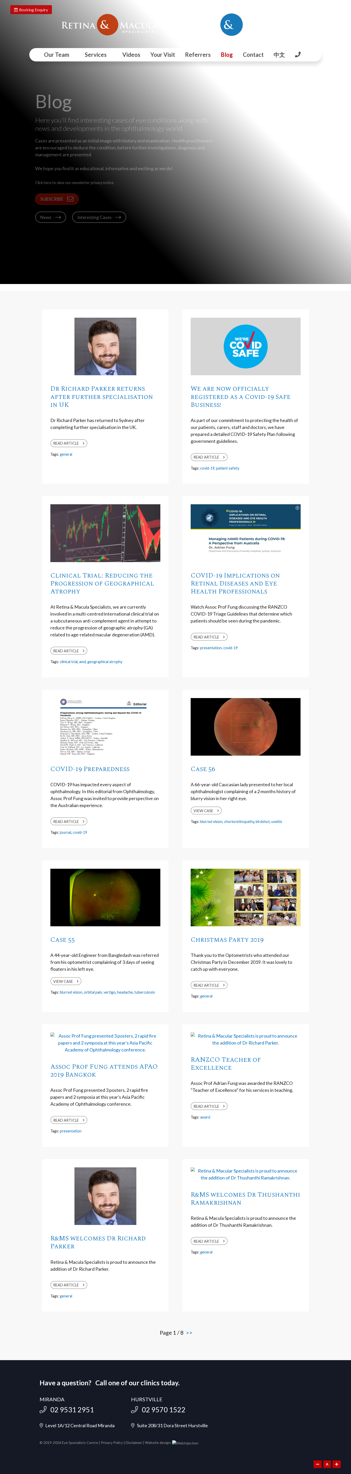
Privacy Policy (112, 1442)
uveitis (276, 821)
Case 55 (62, 940)
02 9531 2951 (70, 1409)
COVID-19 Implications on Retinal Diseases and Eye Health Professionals (235, 584)
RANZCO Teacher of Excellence (226, 1064)
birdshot (263, 821)
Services (96, 54)
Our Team (56, 54)
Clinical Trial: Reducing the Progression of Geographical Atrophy (102, 584)
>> (189, 1332)
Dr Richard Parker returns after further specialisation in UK (101, 397)
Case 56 (203, 769)
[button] (57, 199)
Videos (131, 54)
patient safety (227, 468)
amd (82, 662)
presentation (211, 648)
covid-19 (207, 468)
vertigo (110, 992)
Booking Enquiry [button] (32, 9)
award (205, 1117)
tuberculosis (144, 992)
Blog (227, 54)
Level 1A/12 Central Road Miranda (79, 1425)
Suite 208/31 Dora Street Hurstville (171, 1425)
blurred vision (211, 821)
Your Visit (162, 54)
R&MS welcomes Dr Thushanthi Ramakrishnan (245, 1199)
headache (125, 992)
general (66, 454)
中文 (279, 54)
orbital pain (93, 992)
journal (65, 832)
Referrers (198, 54)
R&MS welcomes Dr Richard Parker (98, 1242)
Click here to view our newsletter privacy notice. (74, 182)
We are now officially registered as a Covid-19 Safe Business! (241, 397)
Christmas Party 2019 (227, 940)
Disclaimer (134, 1442)
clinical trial (69, 662)
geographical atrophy (104, 662)
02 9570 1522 (162, 1409)
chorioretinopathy (239, 821)
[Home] (110, 24)
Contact (253, 54)
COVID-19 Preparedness (90, 769)
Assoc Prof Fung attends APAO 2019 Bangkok (104, 1071)
